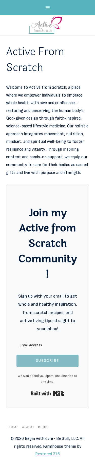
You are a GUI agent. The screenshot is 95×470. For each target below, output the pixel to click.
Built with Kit (47, 393)
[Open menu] (47, 7)
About (28, 427)
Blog (43, 427)
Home (13, 427)
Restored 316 (47, 454)
